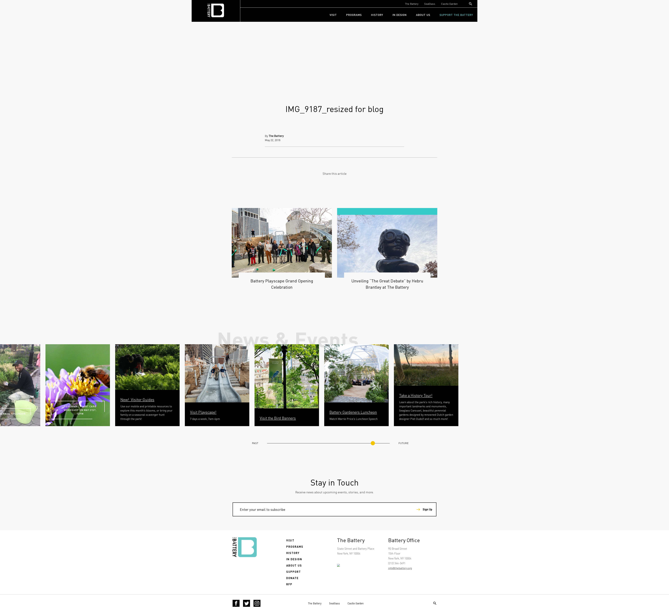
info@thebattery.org (400, 568)
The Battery (411, 3)
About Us (423, 15)
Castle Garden (449, 3)
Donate (292, 578)
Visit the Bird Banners (278, 417)
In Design (400, 15)
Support (293, 571)
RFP (289, 584)
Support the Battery (456, 15)
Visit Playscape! (203, 412)
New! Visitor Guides (137, 399)
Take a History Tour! (415, 395)
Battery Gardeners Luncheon (353, 412)
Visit (333, 15)
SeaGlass (429, 3)
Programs (354, 15)
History (377, 15)
